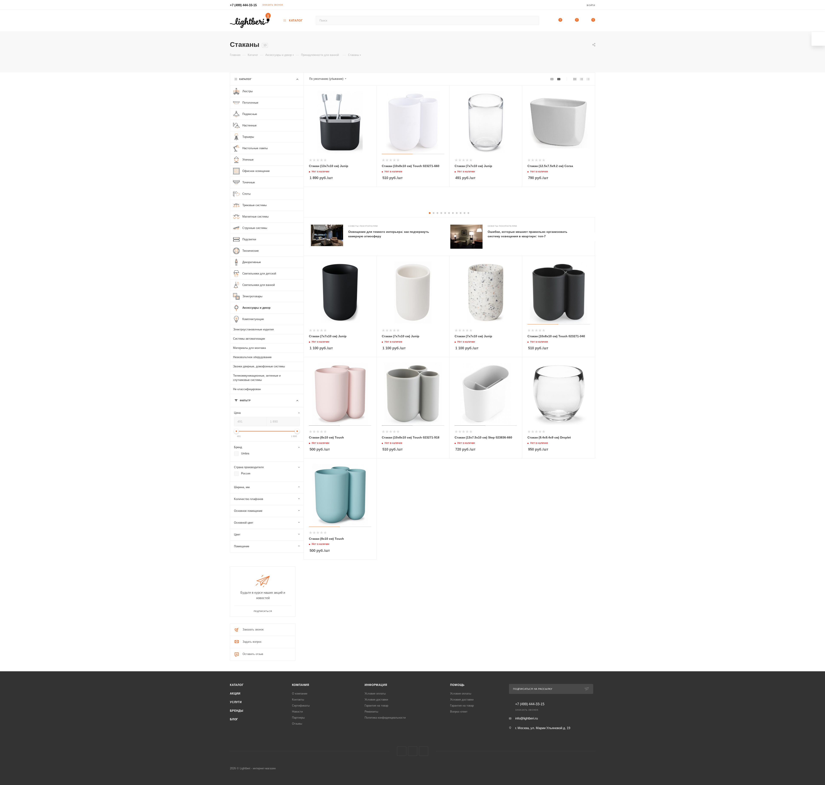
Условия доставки (376, 699)
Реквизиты (371, 711)
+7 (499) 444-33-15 (243, 5)
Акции (235, 693)
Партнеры (298, 717)
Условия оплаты (375, 693)
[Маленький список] (552, 79)
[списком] (581, 79)
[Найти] (534, 20)
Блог (234, 719)
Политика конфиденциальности (385, 717)
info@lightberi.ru (526, 718)
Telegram (412, 751)
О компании (299, 693)
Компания (300, 685)
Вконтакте (401, 751)
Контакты (298, 699)
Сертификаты (301, 705)
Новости (297, 711)
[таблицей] (588, 79)
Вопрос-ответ (459, 711)
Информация (376, 685)
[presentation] (594, 236)
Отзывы (297, 723)
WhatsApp (423, 751)
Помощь (457, 685)
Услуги (236, 702)
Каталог (237, 685)
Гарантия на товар (376, 705)
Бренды (236, 710)
